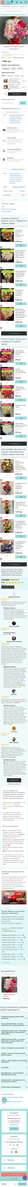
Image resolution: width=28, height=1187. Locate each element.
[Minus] (6, 95)
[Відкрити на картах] (20, 580)
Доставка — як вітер (12, 127)
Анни (18, 954)
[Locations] (16, 2)
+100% (20, 68)
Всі (14, 931)
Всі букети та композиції (9, 209)
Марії (19, 935)
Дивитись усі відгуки (14, 784)
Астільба (11, 122)
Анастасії (19, 959)
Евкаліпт (16, 115)
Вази (22, 75)
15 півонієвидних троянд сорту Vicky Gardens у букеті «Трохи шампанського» (20, 254)
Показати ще (14, 780)
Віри (18, 947)
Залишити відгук (7, 587)
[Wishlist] (7, 244)
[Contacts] (21, 2)
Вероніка (17, 122)
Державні (20, 928)
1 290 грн (24, 80)
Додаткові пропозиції (8, 72)
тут (14, 838)
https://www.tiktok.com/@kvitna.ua (13, 1145)
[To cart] (21, 245)
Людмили (20, 937)
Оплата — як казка (11, 137)
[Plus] (6, 93)
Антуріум (17, 120)
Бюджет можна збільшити (11, 65)
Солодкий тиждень (7, 931)
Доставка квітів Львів (7, 14)
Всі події (5, 962)
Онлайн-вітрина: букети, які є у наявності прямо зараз (14, 221)
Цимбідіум (12, 117)
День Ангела (5, 928)
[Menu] (2, 2)
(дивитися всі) (17, 108)
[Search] (3, 11)
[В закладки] (15, 1184)
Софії (18, 940)
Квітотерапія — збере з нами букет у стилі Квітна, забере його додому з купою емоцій (14, 86)
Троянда (11, 120)
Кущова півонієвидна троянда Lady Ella (20, 370)
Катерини (22, 949)
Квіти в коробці (6, 211)
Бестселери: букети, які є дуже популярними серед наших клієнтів (13, 452)
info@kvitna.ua (14, 1148)
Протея (11, 115)
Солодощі (10, 75)
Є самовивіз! (10, 157)
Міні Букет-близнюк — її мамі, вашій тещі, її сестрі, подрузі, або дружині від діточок (14, 80)
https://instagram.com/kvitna (10, 1145)
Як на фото (6, 68)
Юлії (19, 956)
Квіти (3, 206)
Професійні (13, 928)
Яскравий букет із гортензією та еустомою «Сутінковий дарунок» (20, 545)
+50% (13, 68)
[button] (14, 897)
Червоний (22, 187)
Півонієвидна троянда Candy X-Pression (20, 388)
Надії (18, 945)
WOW (3, 75)
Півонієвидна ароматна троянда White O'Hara (21, 425)
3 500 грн (23, 87)
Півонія (22, 115)
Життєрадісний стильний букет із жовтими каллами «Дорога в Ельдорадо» (20, 524)
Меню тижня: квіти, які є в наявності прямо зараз (14, 341)
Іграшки (16, 75)
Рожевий (15, 187)
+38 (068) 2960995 (15, 1121)
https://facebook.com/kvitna (17, 1145)
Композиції (16, 14)
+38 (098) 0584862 (15, 1122)
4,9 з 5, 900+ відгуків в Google (14, 149)
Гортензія (19, 118)
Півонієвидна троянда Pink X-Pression (20, 352)
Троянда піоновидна (15, 177)
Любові (19, 942)
